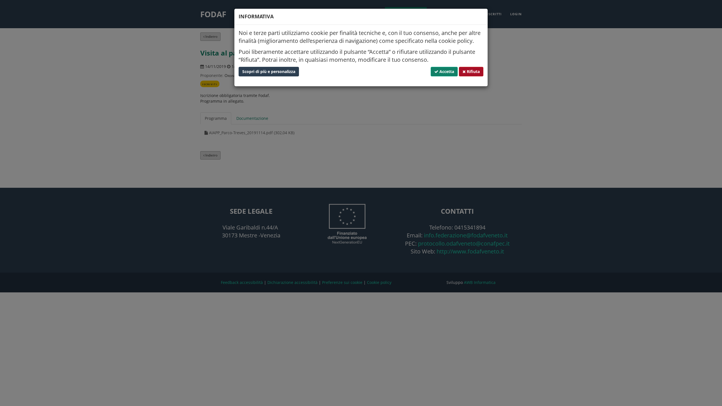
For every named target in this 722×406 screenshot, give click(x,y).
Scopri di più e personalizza (268, 71)
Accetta (446, 71)
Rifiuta (473, 71)
